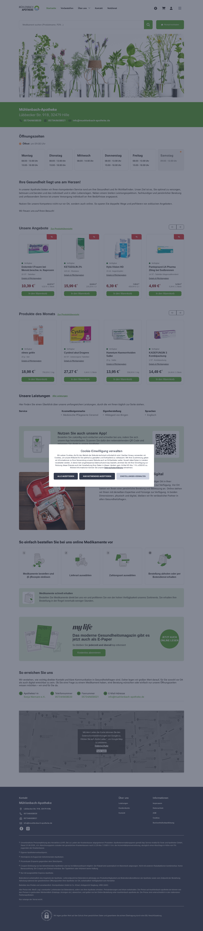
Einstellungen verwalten (133, 476)
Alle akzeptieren (66, 476)
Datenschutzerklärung (113, 468)
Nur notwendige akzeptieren (97, 476)
